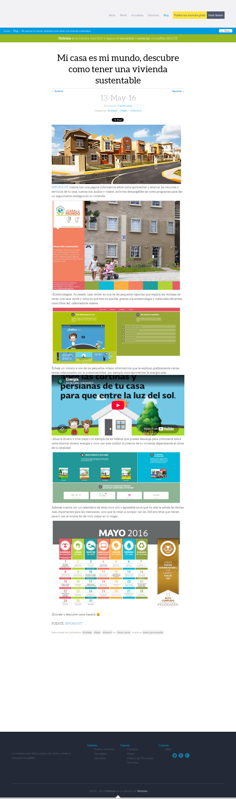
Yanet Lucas (125, 105)
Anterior (57, 91)
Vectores (142, 791)
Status (131, 753)
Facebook (181, 755)
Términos (132, 762)
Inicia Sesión (215, 15)
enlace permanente (153, 632)
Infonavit (136, 110)
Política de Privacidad (140, 758)
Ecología (112, 110)
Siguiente (178, 91)
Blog (166, 15)
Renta (123, 15)
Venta (112, 15)
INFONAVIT (60, 187)
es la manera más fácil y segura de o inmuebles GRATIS (118, 38)
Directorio (153, 15)
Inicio (7, 30)
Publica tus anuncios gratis (189, 15)
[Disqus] (118, 685)
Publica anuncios (104, 749)
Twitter (174, 755)
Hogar (123, 110)
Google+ (187, 755)
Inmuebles (137, 15)
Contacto (132, 749)
